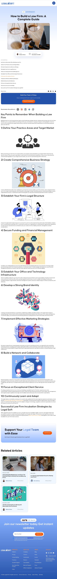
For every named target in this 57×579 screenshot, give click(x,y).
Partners (25, 560)
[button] (53, 3)
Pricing (13, 554)
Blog (36, 551)
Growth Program (16, 562)
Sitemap (41, 574)
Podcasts (37, 560)
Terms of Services (23, 574)
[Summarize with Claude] (21, 109)
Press (36, 565)
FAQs (13, 569)
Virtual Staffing (15, 557)
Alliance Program (38, 567)
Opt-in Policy (35, 574)
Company (25, 551)
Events (36, 557)
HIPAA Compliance (27, 567)
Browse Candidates (28, 101)
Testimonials (26, 557)
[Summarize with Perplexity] (25, 109)
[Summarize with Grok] (33, 109)
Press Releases (38, 562)
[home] (8, 3)
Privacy (29, 574)
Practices (14, 560)
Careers (25, 554)
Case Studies (26, 562)
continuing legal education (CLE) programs (13, 400)
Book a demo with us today (35, 415)
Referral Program (27, 565)
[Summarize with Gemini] (29, 109)
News (36, 554)
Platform (14, 551)
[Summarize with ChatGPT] (18, 109)
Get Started (47, 432)
